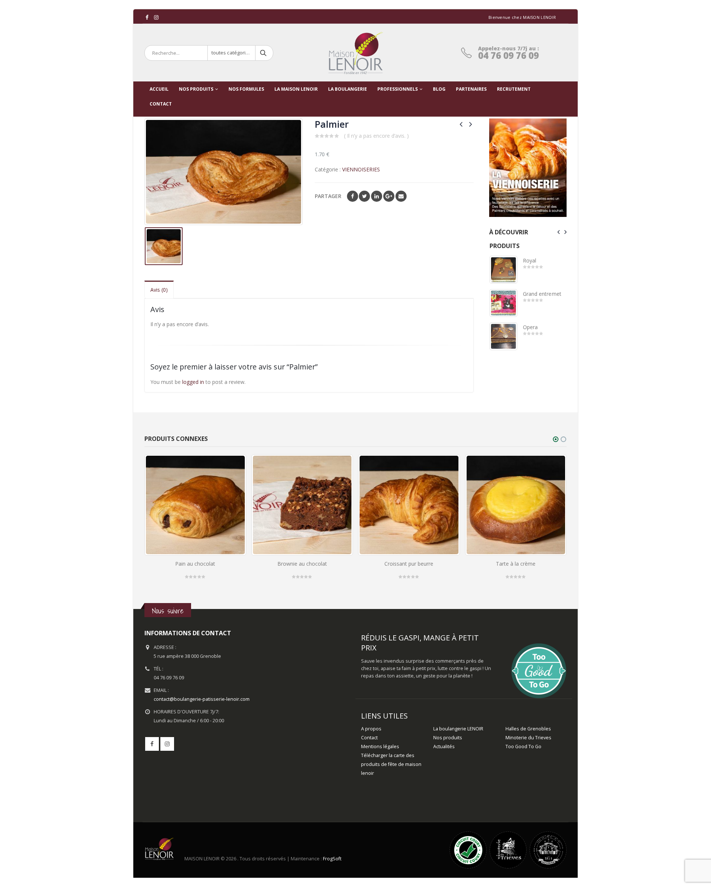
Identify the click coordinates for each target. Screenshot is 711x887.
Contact (369, 737)
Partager (328, 196)
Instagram (167, 744)
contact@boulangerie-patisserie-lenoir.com (202, 699)
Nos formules (246, 89)
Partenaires (471, 89)
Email (401, 196)
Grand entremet (542, 293)
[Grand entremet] (503, 303)
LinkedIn (376, 196)
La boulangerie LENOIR (458, 729)
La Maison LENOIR (296, 89)
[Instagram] (156, 17)
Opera (530, 327)
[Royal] (503, 270)
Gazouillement (364, 196)
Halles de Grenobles (528, 729)
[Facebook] (147, 17)
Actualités (444, 746)
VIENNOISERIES (361, 169)
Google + (388, 196)
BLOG (439, 89)
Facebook (352, 196)
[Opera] (503, 336)
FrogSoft (332, 859)
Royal (529, 260)
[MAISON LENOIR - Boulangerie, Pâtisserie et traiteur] (355, 53)
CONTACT (161, 104)
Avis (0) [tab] (159, 289)
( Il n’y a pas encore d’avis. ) (376, 135)
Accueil (159, 89)
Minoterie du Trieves (528, 737)
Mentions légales (380, 746)
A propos (371, 729)
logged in (193, 381)
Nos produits (196, 89)
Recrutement (514, 89)
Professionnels (397, 89)
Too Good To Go (523, 746)
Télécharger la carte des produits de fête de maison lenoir (391, 764)
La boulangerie (347, 89)
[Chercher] (264, 53)
